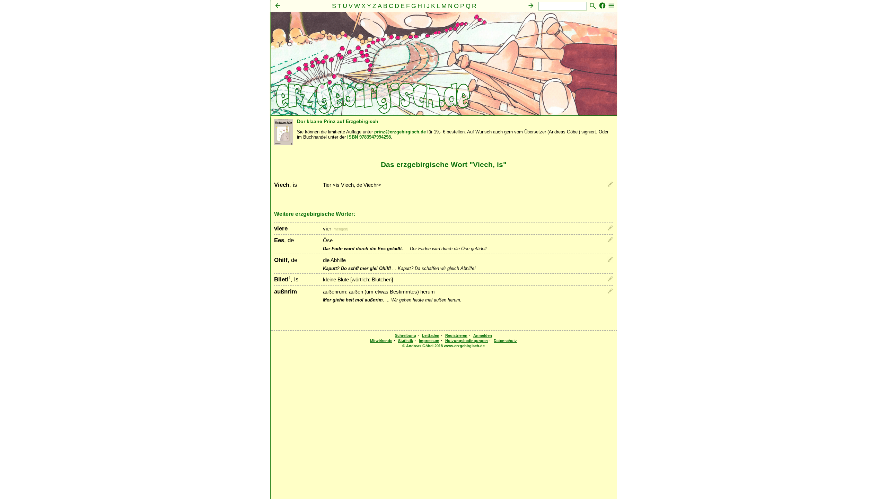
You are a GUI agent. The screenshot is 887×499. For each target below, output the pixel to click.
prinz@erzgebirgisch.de (400, 131)
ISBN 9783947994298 (369, 137)
